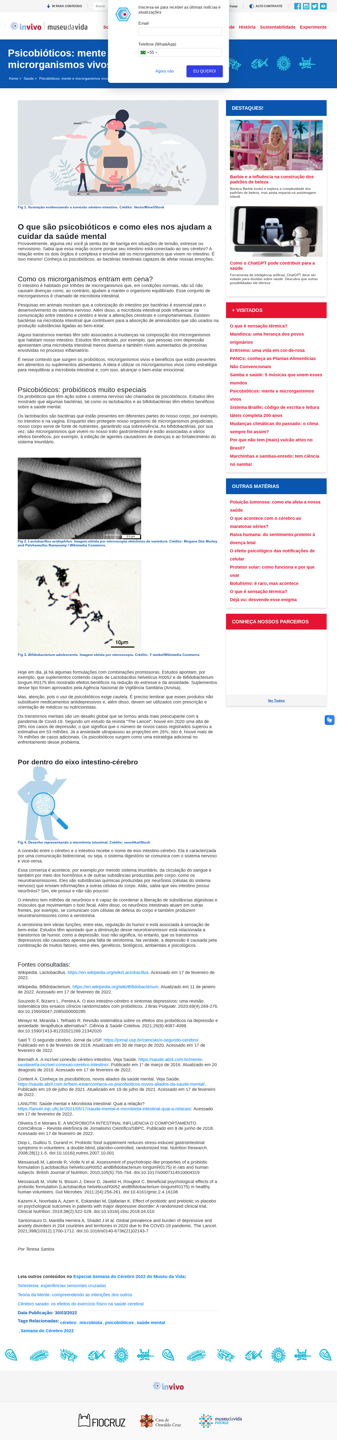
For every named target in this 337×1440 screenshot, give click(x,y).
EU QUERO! (204, 71)
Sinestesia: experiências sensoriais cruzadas (62, 1285)
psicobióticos (119, 1322)
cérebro (68, 1322)
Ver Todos (276, 700)
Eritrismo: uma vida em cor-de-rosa (267, 350)
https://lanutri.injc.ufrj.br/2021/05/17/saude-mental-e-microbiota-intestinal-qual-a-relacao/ (104, 1108)
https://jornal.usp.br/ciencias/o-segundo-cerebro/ (151, 1040)
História (247, 27)
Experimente (313, 27)
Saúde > (30, 78)
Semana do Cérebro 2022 (47, 1330)
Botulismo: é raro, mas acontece (264, 583)
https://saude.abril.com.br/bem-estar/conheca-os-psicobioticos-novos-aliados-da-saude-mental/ (111, 1084)
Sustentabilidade (278, 27)
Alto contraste (269, 6)
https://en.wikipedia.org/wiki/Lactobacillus (108, 972)
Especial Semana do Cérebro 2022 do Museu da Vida (129, 1276)
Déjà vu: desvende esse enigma (263, 599)
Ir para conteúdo (67, 6)
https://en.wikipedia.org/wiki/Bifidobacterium (115, 986)
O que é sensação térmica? (258, 326)
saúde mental (151, 1322)
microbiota (90, 1322)
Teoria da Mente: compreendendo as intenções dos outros (75, 1294)
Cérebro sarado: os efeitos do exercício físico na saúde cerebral (81, 1303)
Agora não (164, 71)
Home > (15, 78)
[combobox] (148, 52)
